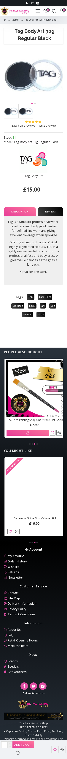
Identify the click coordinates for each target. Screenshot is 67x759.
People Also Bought (23, 352)
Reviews (50, 211)
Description (19, 211)
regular (27, 314)
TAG (30, 297)
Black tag (18, 305)
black (41, 314)
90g (53, 305)
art (42, 305)
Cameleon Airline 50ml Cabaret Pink (34, 518)
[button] (7, 75)
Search (15, 19)
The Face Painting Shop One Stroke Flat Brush (34, 420)
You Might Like (18, 450)
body (32, 305)
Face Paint (45, 297)
